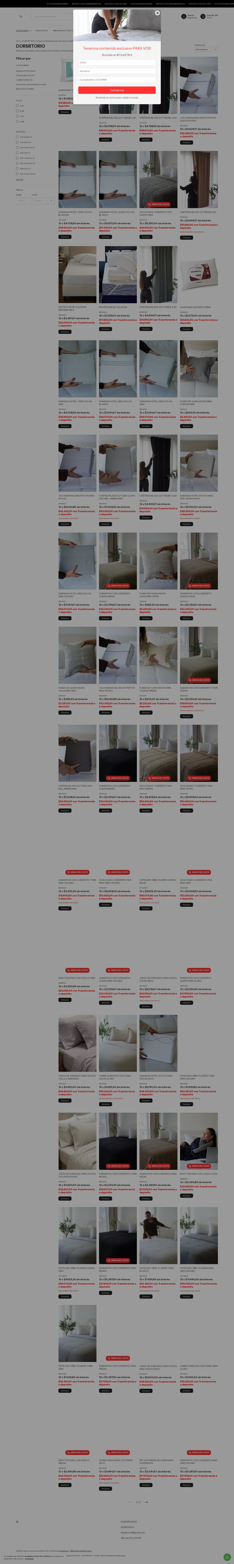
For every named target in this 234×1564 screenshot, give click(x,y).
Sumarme (117, 90)
